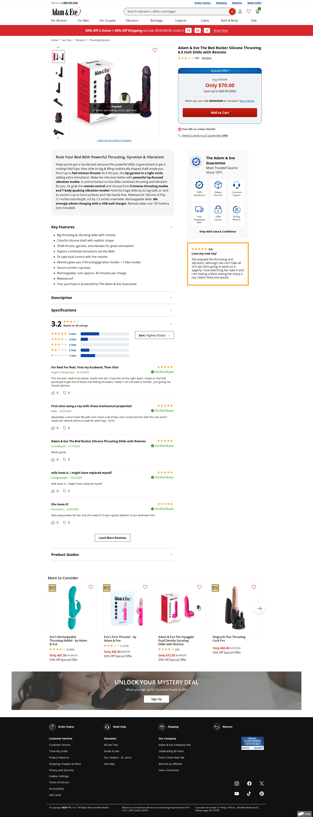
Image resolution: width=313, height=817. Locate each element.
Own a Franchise (169, 770)
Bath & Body (229, 20)
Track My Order (58, 751)
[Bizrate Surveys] (259, 748)
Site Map (109, 764)
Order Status (202, 3)
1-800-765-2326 (70, 2)
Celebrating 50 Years (171, 751)
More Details (247, 101)
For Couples (108, 20)
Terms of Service (59, 782)
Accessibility (56, 788)
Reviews (207, 58)
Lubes (205, 20)
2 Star (72, 350)
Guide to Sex (111, 751)
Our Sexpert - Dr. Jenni (118, 757)
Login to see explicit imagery (114, 140)
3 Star (72, 345)
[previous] (59, 47)
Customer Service (59, 745)
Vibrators (132, 20)
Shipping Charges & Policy (65, 764)
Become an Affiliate (170, 764)
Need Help (119, 726)
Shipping (221, 3)
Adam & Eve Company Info (175, 745)
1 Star (72, 356)
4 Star (72, 339)
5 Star (72, 334)
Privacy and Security (61, 770)
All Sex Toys (111, 745)
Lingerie (180, 20)
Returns (237, 3)
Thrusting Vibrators (99, 40)
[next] (57, 138)
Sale (254, 20)
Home (54, 40)
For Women (59, 20)
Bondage (157, 20)
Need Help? (254, 3)
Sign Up (156, 699)
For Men (83, 20)
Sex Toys (66, 40)
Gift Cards (55, 795)
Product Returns (59, 757)
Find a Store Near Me (171, 757)
